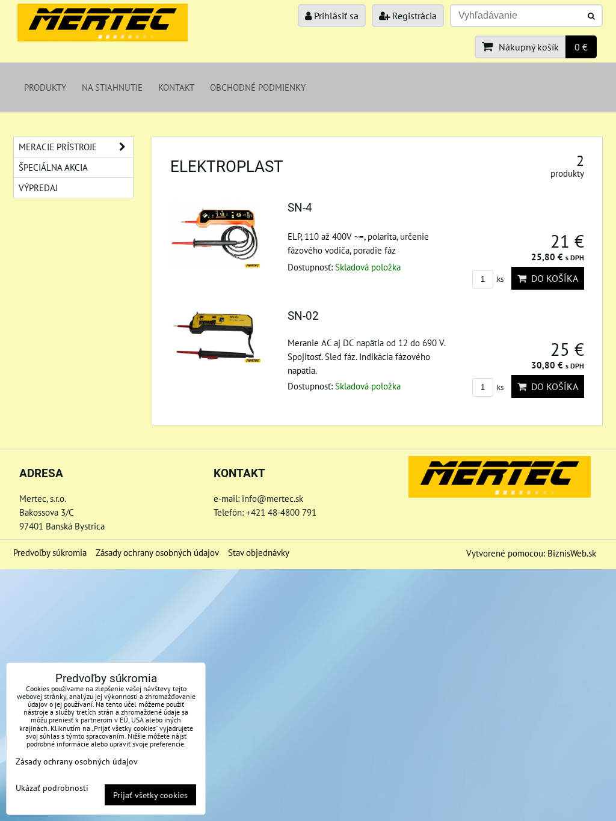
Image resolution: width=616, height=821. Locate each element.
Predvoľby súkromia (50, 552)
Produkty (45, 87)
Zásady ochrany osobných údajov (157, 552)
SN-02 (303, 316)
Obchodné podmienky (258, 87)
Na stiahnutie (112, 87)
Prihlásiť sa (335, 16)
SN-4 (300, 208)
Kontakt (176, 87)
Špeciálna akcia (53, 167)
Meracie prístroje (58, 147)
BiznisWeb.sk (571, 553)
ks (499, 279)
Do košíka (552, 278)
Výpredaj (38, 188)
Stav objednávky (258, 552)
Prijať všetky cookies (150, 795)
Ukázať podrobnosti (52, 788)
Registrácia (413, 16)
